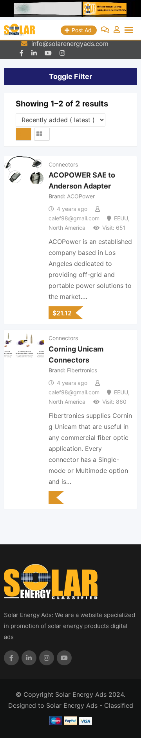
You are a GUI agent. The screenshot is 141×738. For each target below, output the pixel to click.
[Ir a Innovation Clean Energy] (70, 10)
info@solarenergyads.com (69, 44)
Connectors (63, 164)
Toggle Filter (70, 76)
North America (67, 227)
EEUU (121, 218)
